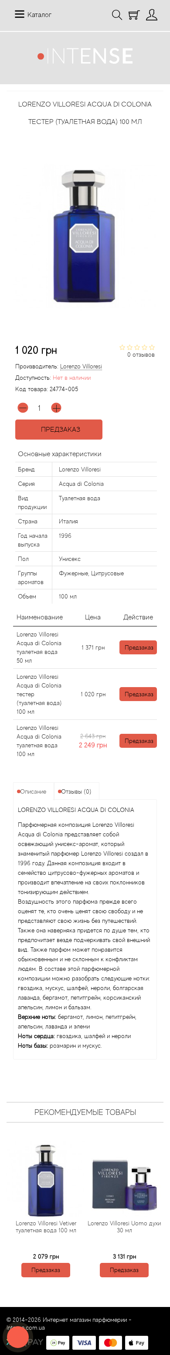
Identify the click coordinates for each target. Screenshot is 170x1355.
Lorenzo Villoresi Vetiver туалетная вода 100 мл (46, 1227)
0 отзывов (141, 354)
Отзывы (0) (76, 791)
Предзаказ (58, 429)
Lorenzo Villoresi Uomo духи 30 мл (124, 1227)
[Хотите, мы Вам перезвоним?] (18, 1337)
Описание (33, 791)
